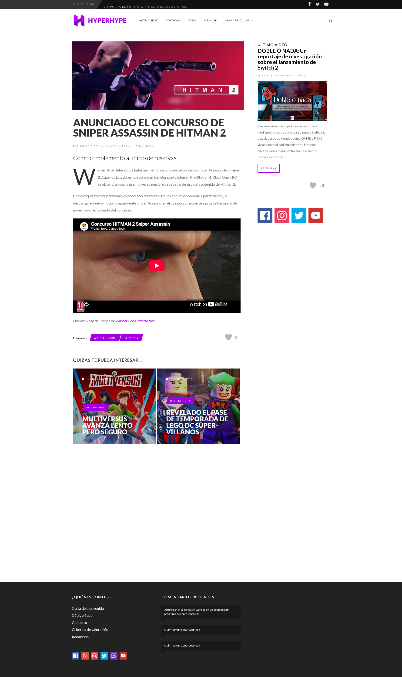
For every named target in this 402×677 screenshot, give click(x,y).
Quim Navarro (173, 629)
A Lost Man (193, 629)
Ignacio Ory (90, 146)
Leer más (268, 168)
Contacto (79, 622)
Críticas (173, 20)
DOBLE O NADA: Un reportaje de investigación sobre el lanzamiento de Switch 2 (290, 59)
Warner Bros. (105, 337)
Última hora (143, 146)
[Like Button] (228, 337)
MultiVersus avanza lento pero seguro (107, 425)
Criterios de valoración (90, 629)
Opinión (211, 20)
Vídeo (302, 75)
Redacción (80, 636)
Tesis (192, 20)
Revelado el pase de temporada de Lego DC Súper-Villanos (197, 422)
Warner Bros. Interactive (135, 320)
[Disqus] (157, 512)
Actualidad (148, 20)
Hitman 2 (131, 337)
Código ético (82, 615)
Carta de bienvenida (88, 608)
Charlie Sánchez (278, 75)
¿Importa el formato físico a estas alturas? (146, 4)
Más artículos (237, 20)
